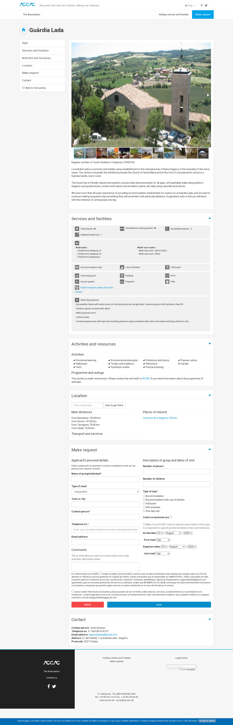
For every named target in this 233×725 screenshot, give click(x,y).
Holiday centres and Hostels (173, 14)
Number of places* (153, 466)
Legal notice (181, 658)
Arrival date (149, 533)
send (159, 604)
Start (25, 43)
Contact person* (80, 511)
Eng (190, 5)
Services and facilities (35, 50)
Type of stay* (150, 491)
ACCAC (146, 378)
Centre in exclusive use (156, 517)
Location (27, 65)
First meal (149, 539)
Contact (26, 80)
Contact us (51, 677)
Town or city (78, 499)
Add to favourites (35, 88)
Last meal (149, 553)
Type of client (79, 486)
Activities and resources (36, 58)
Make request (202, 14)
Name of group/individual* (86, 473)
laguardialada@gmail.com (103, 634)
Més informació (190, 721)
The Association (31, 14)
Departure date (151, 546)
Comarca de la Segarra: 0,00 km (160, 418)
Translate (190, 669)
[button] (208, 95)
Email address (79, 536)
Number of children (154, 478)
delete (87, 604)
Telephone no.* (80, 524)
